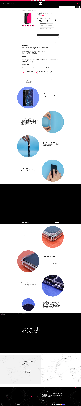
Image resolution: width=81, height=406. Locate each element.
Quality (28, 42)
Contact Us (30, 390)
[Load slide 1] (23, 222)
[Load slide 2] (26, 222)
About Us (17, 390)
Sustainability (53, 42)
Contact (10, 3)
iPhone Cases (18, 391)
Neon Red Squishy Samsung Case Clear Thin (30, 10)
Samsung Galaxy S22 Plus (49, 28)
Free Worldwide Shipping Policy (33, 391)
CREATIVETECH (19, 404)
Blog (11, 3)
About (13, 3)
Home (23, 10)
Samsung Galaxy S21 (50, 25)
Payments (43, 42)
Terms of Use (30, 394)
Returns (5, 3)
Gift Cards (17, 394)
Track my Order (31, 396)
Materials (33, 42)
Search (1, 3)
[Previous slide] (56, 222)
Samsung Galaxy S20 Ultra (43, 25)
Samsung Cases (18, 392)
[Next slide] (58, 222)
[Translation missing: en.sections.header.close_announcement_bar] (80, 0)
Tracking (8, 3)
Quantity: (39, 32)
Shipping (3, 3)
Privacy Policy (30, 395)
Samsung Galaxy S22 (42, 28)
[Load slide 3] (28, 222)
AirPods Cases (18, 393)
